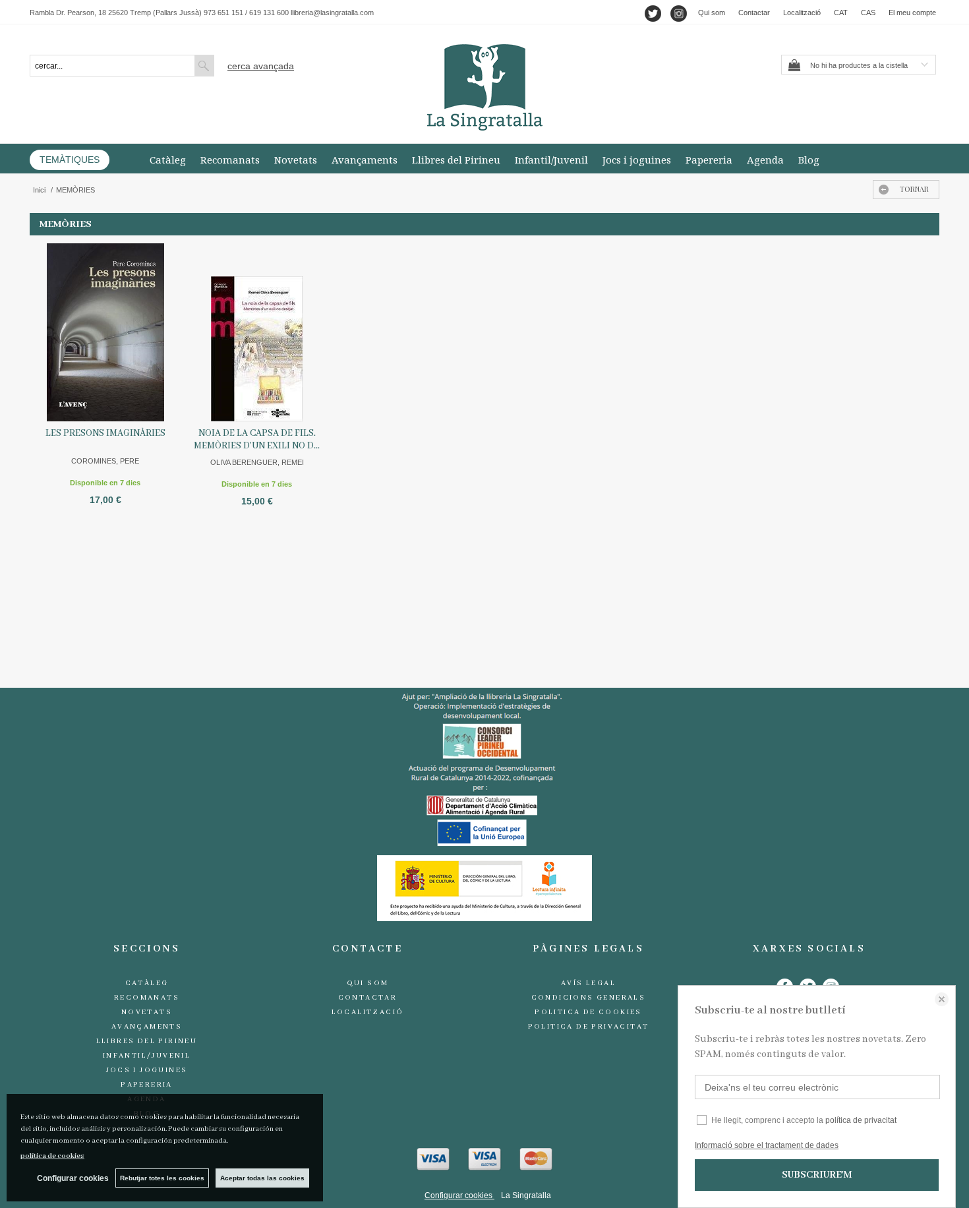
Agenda (765, 159)
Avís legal (588, 983)
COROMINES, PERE (105, 461)
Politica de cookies (588, 1012)
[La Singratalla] (484, 87)
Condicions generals (588, 997)
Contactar (754, 12)
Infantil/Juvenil (551, 159)
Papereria (709, 159)
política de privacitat (860, 1120)
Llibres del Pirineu (456, 159)
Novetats (295, 159)
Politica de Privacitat (588, 1026)
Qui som (711, 12)
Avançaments (364, 159)
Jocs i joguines (636, 159)
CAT (841, 12)
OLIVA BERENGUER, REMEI (257, 462)
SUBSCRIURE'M (817, 1175)
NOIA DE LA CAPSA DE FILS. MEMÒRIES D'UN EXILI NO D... (257, 439)
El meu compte (912, 12)
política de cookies (52, 1156)
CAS (868, 12)
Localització (802, 12)
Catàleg (168, 159)
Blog (808, 159)
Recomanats (230, 159)
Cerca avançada (260, 66)
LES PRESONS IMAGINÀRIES (105, 433)
